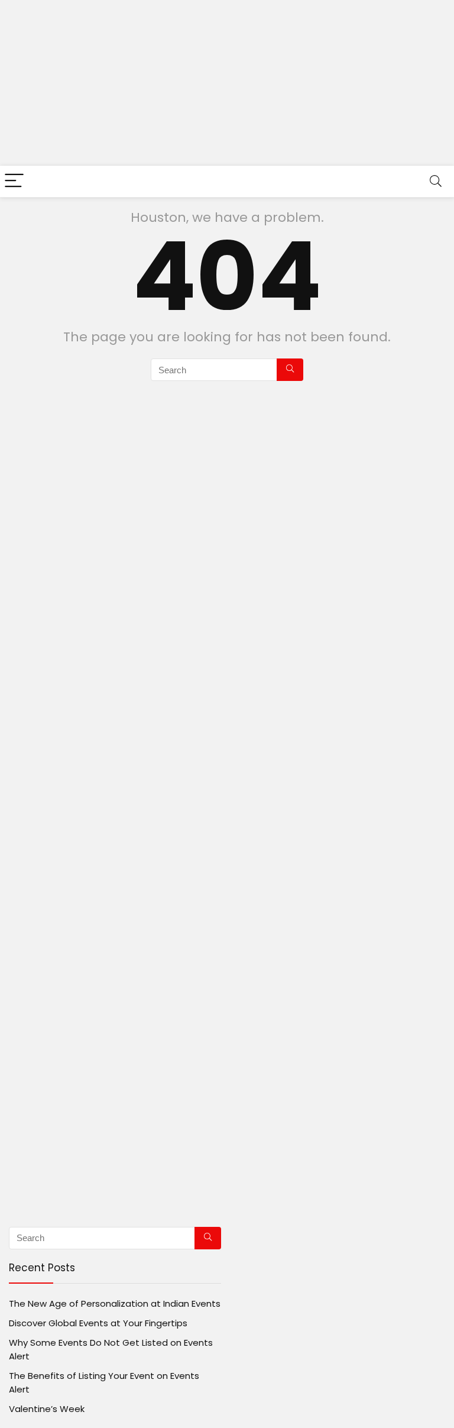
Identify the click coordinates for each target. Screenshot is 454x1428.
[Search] (435, 181)
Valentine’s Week (47, 1409)
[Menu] (14, 181)
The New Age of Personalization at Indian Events (114, 1303)
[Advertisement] (227, 83)
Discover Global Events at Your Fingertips (98, 1323)
